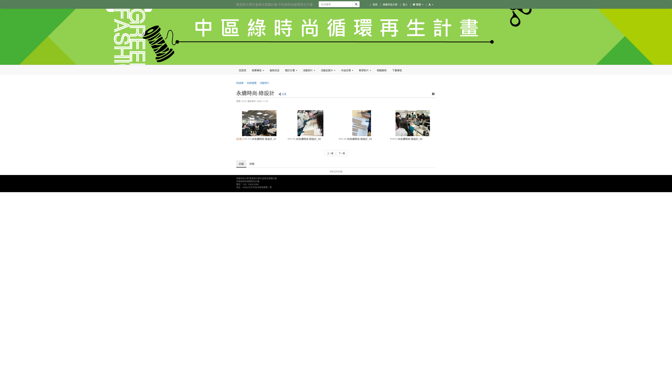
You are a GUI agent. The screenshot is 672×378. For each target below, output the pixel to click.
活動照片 (265, 83)
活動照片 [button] (308, 70)
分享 (284, 94)
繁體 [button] (418, 4)
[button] (431, 4)
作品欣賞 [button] (346, 70)
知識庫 (240, 83)
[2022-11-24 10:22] (259, 123)
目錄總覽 (252, 83)
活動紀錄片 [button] (327, 70)
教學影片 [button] (364, 70)
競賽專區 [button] (257, 70)
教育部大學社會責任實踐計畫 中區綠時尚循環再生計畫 (274, 4)
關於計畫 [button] (290, 70)
